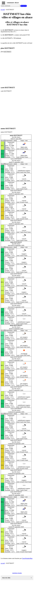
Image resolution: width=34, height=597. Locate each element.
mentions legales (17, 573)
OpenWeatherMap (27, 558)
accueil (3, 9)
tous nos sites (6, 577)
